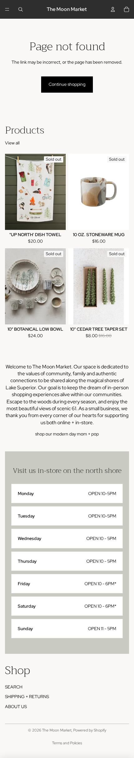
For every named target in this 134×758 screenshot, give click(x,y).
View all (12, 143)
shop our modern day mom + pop (67, 434)
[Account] (113, 9)
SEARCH (13, 687)
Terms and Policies (67, 743)
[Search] (20, 9)
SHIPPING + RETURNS (27, 696)
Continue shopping (67, 84)
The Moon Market (56, 730)
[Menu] (7, 9)
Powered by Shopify (89, 730)
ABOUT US (16, 706)
